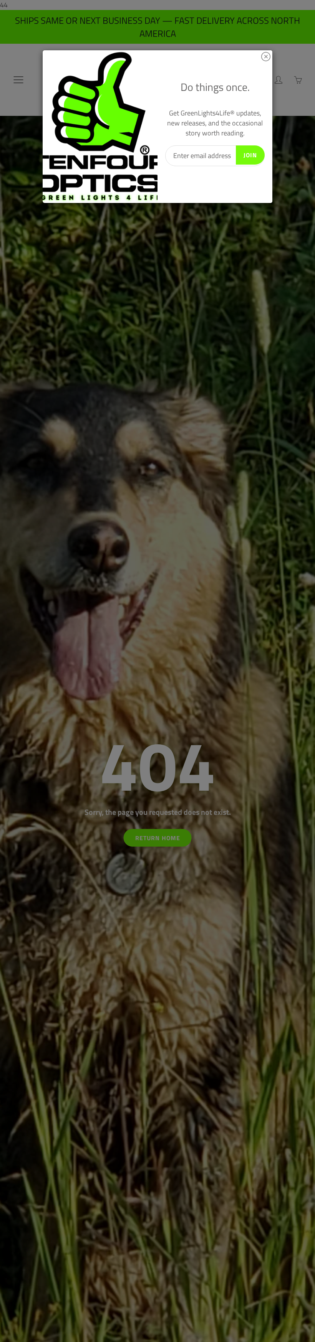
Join (250, 155)
